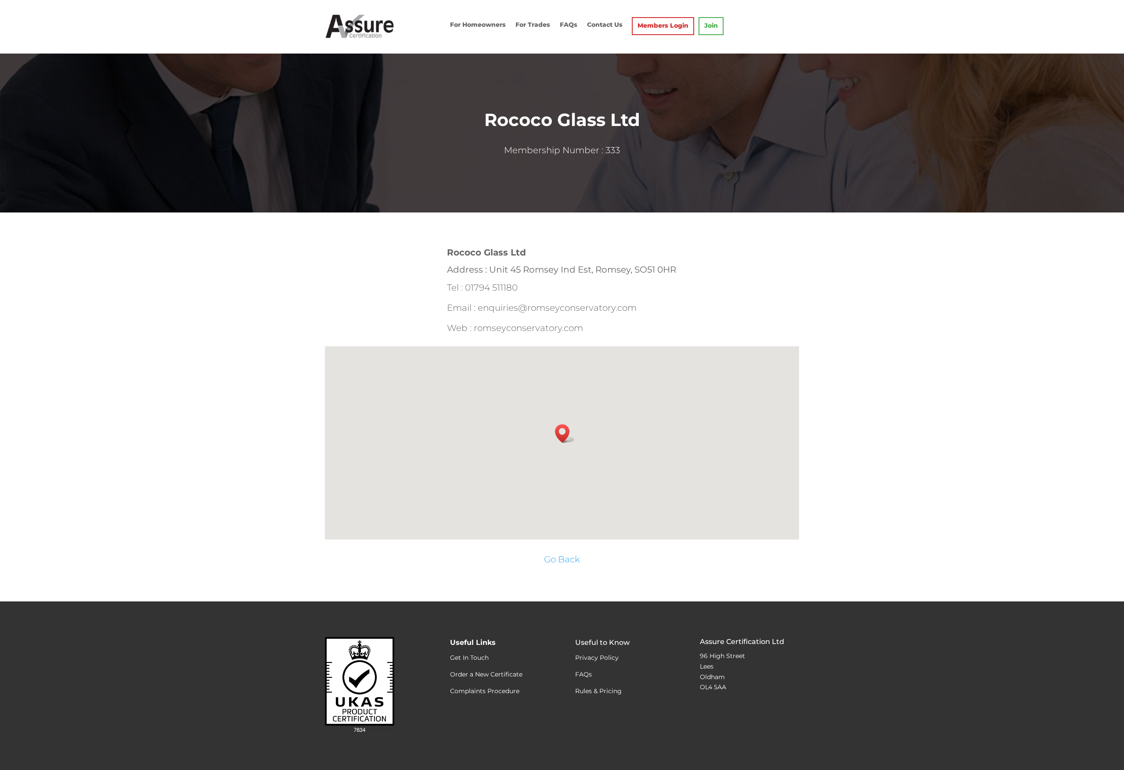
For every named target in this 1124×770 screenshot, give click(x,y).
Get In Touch (469, 658)
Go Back (562, 559)
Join (711, 25)
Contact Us (605, 25)
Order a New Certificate (486, 674)
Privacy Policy (597, 658)
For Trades (532, 25)
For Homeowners (478, 25)
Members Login (663, 25)
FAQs (568, 25)
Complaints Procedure (484, 691)
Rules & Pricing (598, 691)
